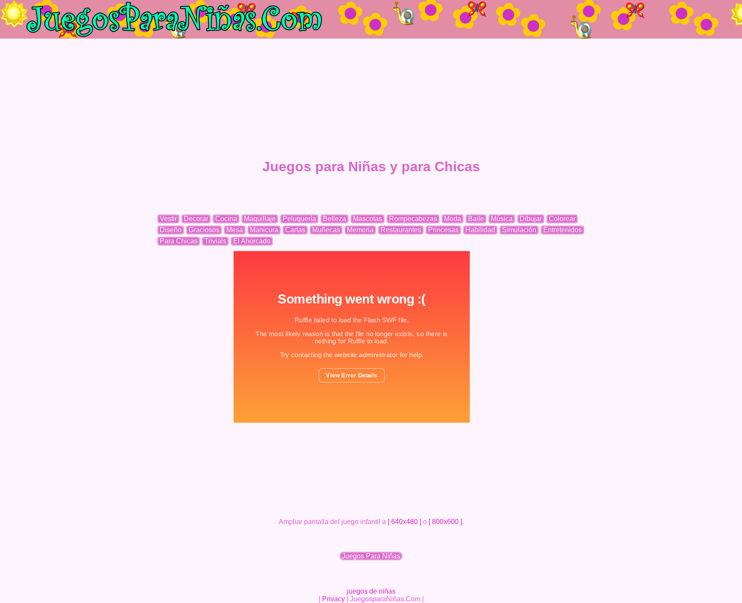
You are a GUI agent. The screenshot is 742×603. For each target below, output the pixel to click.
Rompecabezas (413, 218)
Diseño (171, 229)
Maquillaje (260, 218)
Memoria (360, 229)
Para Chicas (179, 241)
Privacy (333, 599)
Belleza (334, 218)
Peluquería (299, 218)
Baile (476, 218)
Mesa (234, 229)
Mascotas (367, 218)
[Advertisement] (371, 99)
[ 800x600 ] (445, 521)
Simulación (519, 229)
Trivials (215, 241)
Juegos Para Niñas (371, 556)
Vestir (168, 218)
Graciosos (204, 229)
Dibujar (531, 218)
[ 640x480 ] (404, 521)
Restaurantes (400, 229)
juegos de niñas (371, 591)
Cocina (226, 218)
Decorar (196, 218)
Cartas (295, 229)
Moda (452, 218)
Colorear (562, 218)
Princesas (443, 229)
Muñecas (326, 229)
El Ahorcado (252, 241)
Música (502, 218)
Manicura (264, 229)
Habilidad (480, 229)
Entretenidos (562, 229)
